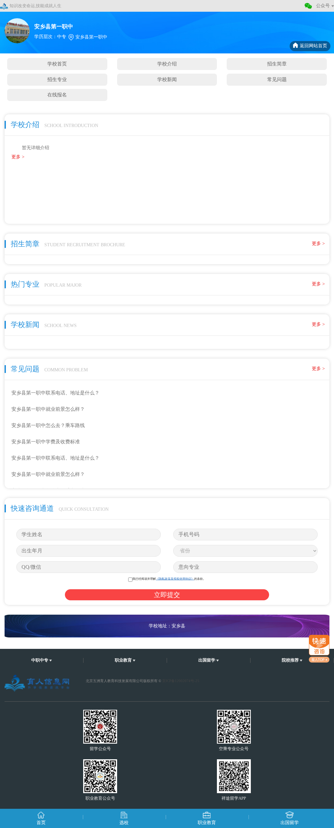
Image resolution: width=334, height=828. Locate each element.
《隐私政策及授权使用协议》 (175, 578)
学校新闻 (167, 79)
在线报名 (57, 94)
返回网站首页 (313, 45)
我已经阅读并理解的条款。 (169, 578)
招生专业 (57, 79)
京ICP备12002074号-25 (180, 681)
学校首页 (57, 63)
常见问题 (277, 79)
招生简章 (277, 63)
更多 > (17, 156)
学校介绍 (167, 63)
